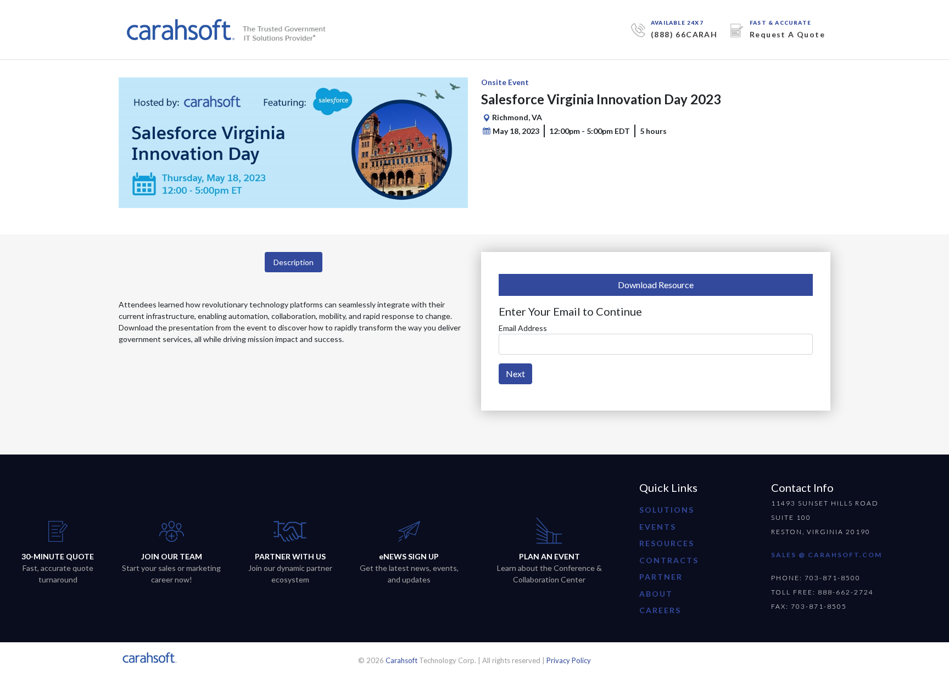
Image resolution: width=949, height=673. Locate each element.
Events (657, 526)
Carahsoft (401, 660)
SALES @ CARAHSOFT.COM (826, 555)
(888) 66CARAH (684, 34)
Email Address (523, 328)
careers (660, 610)
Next (515, 373)
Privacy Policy (568, 660)
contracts (669, 560)
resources (666, 543)
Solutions (666, 509)
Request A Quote (787, 34)
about (656, 593)
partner (661, 576)
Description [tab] (293, 262)
